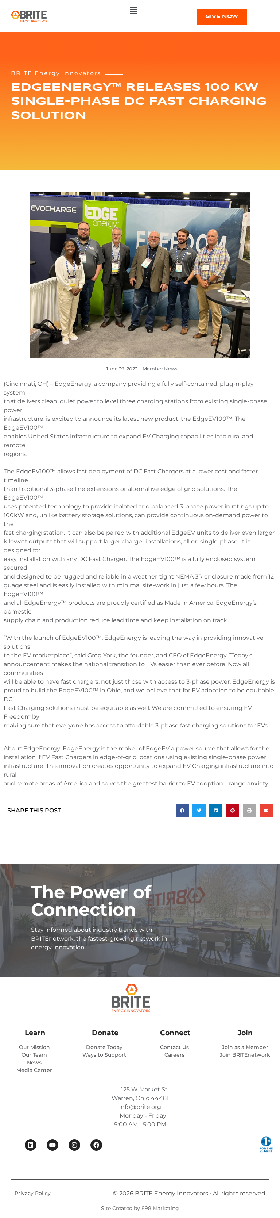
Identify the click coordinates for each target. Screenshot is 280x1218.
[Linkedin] (30, 1145)
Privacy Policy (33, 1193)
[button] (133, 11)
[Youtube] (52, 1145)
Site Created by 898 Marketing (140, 1208)
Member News (160, 369)
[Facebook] (96, 1145)
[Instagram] (74, 1145)
